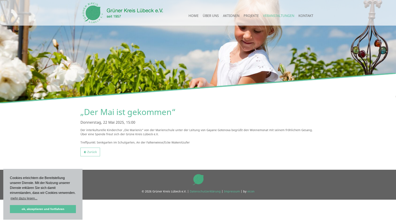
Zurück (92, 152)
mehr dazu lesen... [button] (24, 198)
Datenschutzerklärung (205, 191)
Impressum (232, 191)
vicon (251, 191)
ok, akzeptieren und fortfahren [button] (43, 209)
